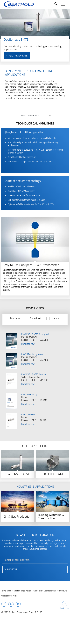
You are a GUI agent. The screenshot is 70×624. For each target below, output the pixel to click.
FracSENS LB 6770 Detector (33, 374)
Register (12, 569)
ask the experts (18, 56)
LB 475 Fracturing (29, 394)
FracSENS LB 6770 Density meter (36, 334)
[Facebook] (3, 604)
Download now (28, 344)
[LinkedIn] (11, 604)
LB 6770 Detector (29, 414)
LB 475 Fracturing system (32, 354)
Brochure (15, 318)
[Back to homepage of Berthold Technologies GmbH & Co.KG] (19, 4)
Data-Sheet (35, 318)
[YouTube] (18, 604)
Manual (55, 318)
